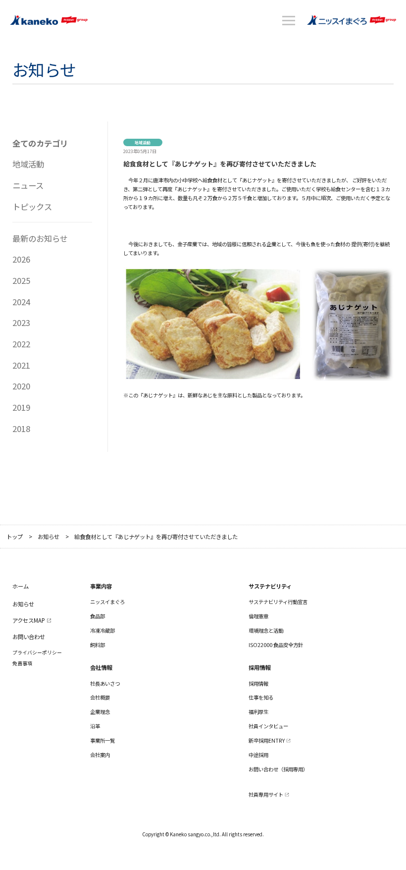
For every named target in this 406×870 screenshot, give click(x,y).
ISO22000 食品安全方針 (276, 645)
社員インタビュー (268, 726)
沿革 (95, 726)
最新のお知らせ (40, 238)
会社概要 (100, 697)
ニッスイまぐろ (107, 601)
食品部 (97, 616)
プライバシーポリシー (37, 652)
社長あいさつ (105, 683)
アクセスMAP (28, 620)
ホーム (20, 586)
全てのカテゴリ (40, 143)
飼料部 (97, 645)
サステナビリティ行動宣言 (278, 601)
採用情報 (258, 683)
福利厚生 (258, 711)
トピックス (32, 206)
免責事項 (22, 663)
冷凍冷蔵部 (102, 630)
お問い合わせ (28, 637)
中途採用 (258, 755)
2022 (21, 343)
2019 (21, 407)
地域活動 (28, 164)
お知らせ (48, 537)
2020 (21, 386)
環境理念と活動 (266, 630)
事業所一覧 (102, 740)
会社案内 (100, 755)
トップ (14, 537)
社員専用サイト (266, 794)
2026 (21, 259)
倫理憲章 (258, 616)
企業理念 (100, 711)
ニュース (28, 185)
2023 (21, 322)
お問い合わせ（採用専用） (278, 769)
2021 (21, 365)
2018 (21, 428)
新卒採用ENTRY (267, 740)
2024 (21, 301)
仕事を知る (261, 697)
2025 (21, 280)
